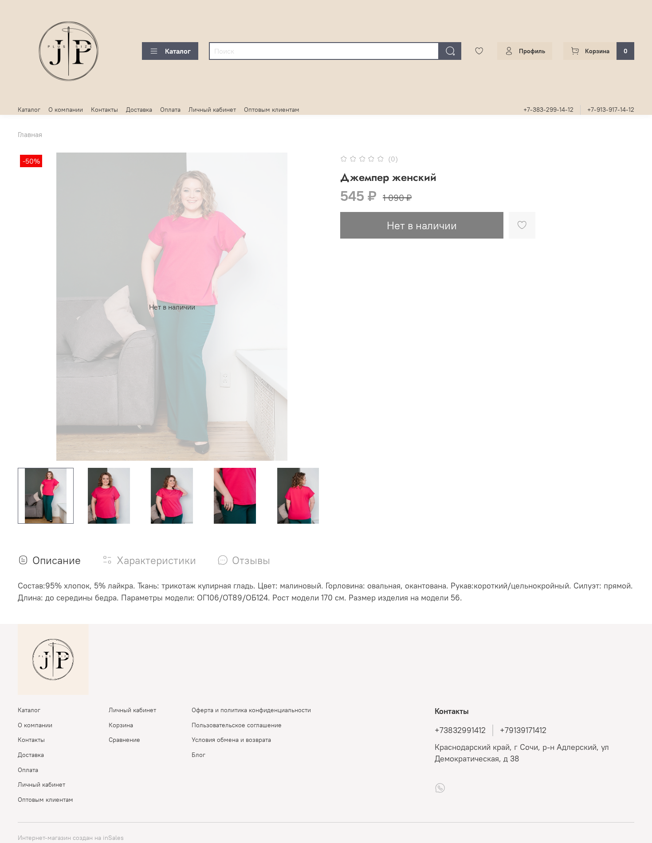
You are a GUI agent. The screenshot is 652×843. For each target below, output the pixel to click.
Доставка (139, 110)
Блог (198, 755)
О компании (65, 110)
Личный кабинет (212, 110)
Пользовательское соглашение (237, 725)
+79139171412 (523, 730)
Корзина (121, 725)
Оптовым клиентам (271, 110)
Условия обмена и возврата (231, 740)
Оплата (170, 110)
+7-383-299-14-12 (548, 110)
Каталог (178, 51)
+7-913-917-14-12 (610, 110)
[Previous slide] (32, 307)
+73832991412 (460, 730)
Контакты (104, 110)
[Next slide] (311, 307)
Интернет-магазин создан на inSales (71, 838)
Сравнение (124, 740)
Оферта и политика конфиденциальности (251, 710)
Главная (30, 134)
